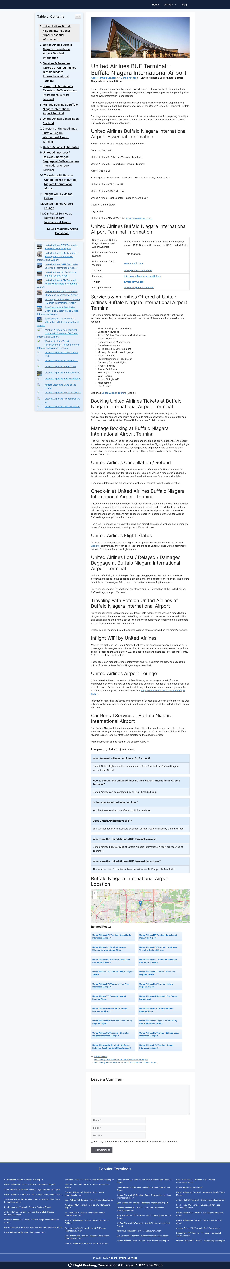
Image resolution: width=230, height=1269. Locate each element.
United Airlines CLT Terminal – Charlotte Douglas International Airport (110, 1034)
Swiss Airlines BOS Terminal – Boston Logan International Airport (32, 1189)
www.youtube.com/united (138, 270)
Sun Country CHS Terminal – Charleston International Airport (121, 1059)
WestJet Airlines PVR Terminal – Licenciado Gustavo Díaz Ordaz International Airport (58, 333)
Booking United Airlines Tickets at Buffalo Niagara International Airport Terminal (60, 92)
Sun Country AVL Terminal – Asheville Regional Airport (27, 1207)
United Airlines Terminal (114, 393)
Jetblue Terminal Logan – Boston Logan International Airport (143, 1240)
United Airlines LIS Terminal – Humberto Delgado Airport (157, 973)
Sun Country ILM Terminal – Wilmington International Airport (143, 1236)
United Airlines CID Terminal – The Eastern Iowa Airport (158, 997)
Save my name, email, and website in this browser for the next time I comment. (136, 1141)
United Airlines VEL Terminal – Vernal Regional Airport (109, 997)
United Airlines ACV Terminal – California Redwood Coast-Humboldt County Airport (111, 1046)
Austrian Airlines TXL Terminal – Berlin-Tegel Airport (198, 1228)
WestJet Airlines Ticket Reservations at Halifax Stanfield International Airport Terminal (58, 344)
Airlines (168, 4)
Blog (184, 4)
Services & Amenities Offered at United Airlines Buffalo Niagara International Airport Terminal (59, 72)
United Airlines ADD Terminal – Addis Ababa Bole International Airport (57, 283)
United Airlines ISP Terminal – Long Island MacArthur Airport (158, 936)
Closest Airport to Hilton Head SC (63, 392)
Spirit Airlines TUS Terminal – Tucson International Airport (89, 1200)
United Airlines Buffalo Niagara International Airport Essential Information (56, 33)
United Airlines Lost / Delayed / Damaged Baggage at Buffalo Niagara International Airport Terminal (61, 161)
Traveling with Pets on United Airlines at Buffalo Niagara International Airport (60, 182)
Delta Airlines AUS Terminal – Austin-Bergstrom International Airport (33, 1227)
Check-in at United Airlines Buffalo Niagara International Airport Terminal (59, 135)
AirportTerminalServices (103, 77)
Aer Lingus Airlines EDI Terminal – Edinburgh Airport (139, 1231)
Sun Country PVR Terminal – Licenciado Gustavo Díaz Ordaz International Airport (57, 310)
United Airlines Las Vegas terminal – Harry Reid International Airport (158, 1022)
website (95, 545)
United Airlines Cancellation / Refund (61, 121)
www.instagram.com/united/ (139, 287)
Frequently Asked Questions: (66, 231)
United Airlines (128, 77)
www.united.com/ (133, 263)
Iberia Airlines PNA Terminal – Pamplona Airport (24, 1232)
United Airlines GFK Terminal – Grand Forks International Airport (111, 936)
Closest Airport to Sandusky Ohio (62, 372)
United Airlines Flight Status (61, 147)
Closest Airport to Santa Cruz (60, 366)
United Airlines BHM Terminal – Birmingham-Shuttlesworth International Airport (57, 256)
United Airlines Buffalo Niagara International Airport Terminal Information (57, 51)
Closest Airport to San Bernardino (63, 378)
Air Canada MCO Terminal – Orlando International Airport (200, 1200)
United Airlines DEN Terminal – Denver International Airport (156, 1046)
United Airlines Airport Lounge (58, 206)
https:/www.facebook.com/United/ (142, 276)
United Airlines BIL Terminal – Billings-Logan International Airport (159, 1034)
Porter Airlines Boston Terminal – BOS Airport (23, 1179)
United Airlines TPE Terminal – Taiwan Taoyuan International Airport (33, 1194)
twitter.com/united (134, 281)
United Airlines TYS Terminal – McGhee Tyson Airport (113, 973)
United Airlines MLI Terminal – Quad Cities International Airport (111, 960)
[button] (140, 903)
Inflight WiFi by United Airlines (58, 196)
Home (155, 4)
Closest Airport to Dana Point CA (62, 406)
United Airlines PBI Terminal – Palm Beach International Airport (158, 960)
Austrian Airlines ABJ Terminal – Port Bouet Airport (86, 1243)
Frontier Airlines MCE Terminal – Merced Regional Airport (200, 1240)
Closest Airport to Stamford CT (61, 360)
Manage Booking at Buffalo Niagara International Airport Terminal (60, 109)
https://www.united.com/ (139, 218)
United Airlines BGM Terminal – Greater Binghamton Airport (110, 1009)
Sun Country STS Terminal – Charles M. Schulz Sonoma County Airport (125, 1062)
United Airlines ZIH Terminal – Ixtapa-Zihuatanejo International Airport (109, 948)
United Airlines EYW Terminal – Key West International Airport (110, 985)
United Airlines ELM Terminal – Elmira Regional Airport (156, 1009)
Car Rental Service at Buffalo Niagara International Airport (58, 218)
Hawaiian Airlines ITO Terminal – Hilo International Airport (89, 1179)
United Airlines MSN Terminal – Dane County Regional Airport (112, 1022)
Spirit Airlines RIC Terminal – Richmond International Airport (142, 1203)
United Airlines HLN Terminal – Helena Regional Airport (156, 985)
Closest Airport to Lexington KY (189, 1187)
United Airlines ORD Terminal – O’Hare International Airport (29, 1184)
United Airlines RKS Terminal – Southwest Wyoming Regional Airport (158, 948)
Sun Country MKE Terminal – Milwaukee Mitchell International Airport (58, 322)
